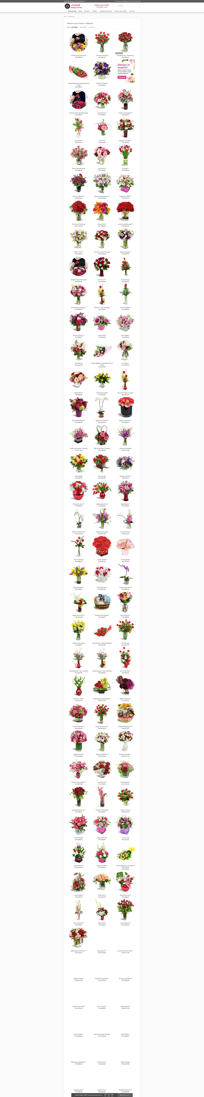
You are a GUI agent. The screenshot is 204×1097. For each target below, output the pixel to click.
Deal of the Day (72, 11)
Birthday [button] (95, 11)
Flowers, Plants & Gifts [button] (121, 11)
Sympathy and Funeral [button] (106, 11)
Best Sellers (74, 27)
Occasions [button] (87, 11)
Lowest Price (92, 27)
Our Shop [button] (132, 11)
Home (65, 16)
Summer (80, 11)
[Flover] (75, 6)
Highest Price (83, 27)
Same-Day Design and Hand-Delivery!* (74, 1)
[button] (200, 1090)
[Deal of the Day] (125, 70)
